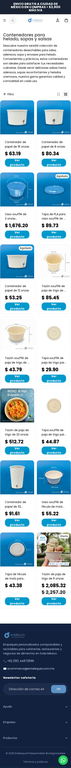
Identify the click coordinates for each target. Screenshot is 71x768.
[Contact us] (63, 760)
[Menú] (4, 20)
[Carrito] (66, 20)
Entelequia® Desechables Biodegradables (40, 753)
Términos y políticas (35, 761)
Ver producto (17, 163)
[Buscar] (13, 20)
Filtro (10, 94)
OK (59, 689)
